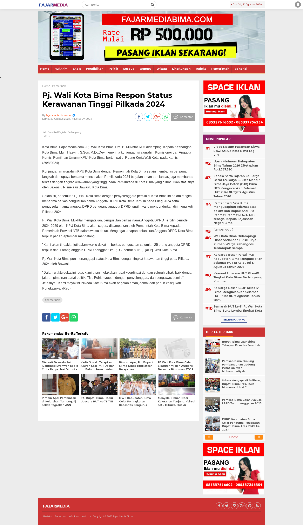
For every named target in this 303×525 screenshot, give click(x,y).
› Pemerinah (58, 86)
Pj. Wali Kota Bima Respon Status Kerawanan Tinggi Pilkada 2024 (107, 100)
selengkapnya (234, 319)
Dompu (145, 69)
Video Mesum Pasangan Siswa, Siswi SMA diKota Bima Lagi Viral (237, 151)
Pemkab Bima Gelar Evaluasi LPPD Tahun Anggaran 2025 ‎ (242, 401)
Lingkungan (181, 69)
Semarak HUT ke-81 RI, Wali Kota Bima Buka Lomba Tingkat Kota (238, 308)
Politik (113, 69)
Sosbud (129, 69)
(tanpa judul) (223, 229)
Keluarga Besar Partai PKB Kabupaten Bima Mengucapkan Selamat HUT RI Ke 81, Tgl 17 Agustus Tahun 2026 (238, 261)
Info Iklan (74, 516)
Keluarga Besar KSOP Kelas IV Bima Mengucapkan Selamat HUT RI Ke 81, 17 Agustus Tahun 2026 (237, 294)
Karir (84, 516)
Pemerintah (220, 69)
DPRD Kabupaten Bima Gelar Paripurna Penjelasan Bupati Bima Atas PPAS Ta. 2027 (241, 424)
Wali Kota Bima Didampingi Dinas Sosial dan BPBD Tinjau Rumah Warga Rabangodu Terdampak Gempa (236, 242)
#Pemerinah (52, 300)
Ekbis (77, 69)
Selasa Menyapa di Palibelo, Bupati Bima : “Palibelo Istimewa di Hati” (241, 384)
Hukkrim (61, 69)
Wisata (161, 69)
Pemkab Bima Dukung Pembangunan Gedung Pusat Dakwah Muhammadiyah (238, 366)
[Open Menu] (298, 4)
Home (44, 69)
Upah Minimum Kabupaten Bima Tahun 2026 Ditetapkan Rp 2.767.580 (236, 165)
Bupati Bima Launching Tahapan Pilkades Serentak (241, 343)
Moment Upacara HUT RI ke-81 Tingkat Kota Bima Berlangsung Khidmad (238, 277)
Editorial (241, 69)
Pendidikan (94, 69)
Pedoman (60, 516)
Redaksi (47, 516)
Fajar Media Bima (123, 516)
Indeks (201, 69)
